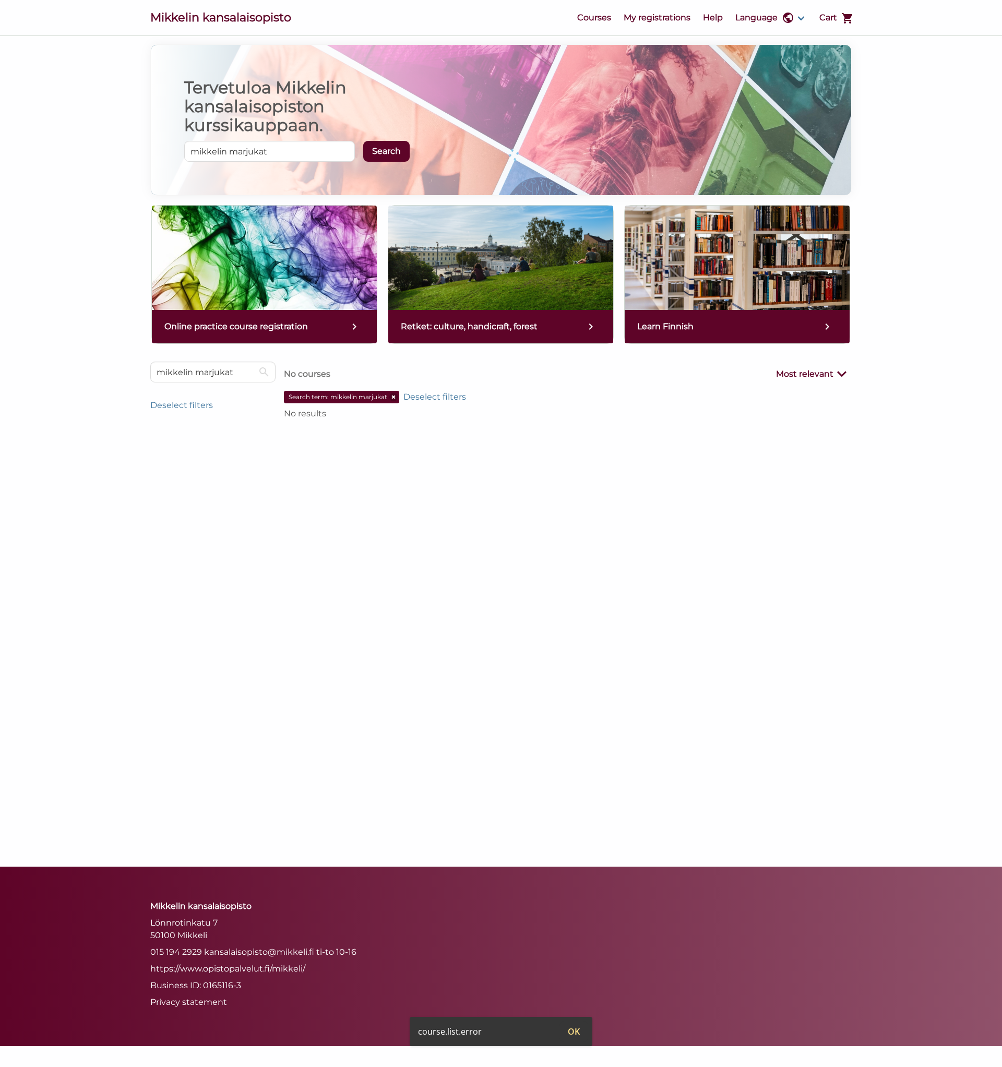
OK (574, 1031)
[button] (393, 397)
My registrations (657, 17)
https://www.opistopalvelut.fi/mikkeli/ (227, 969)
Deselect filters (181, 405)
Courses (594, 17)
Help (713, 17)
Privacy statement (188, 1002)
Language (756, 17)
